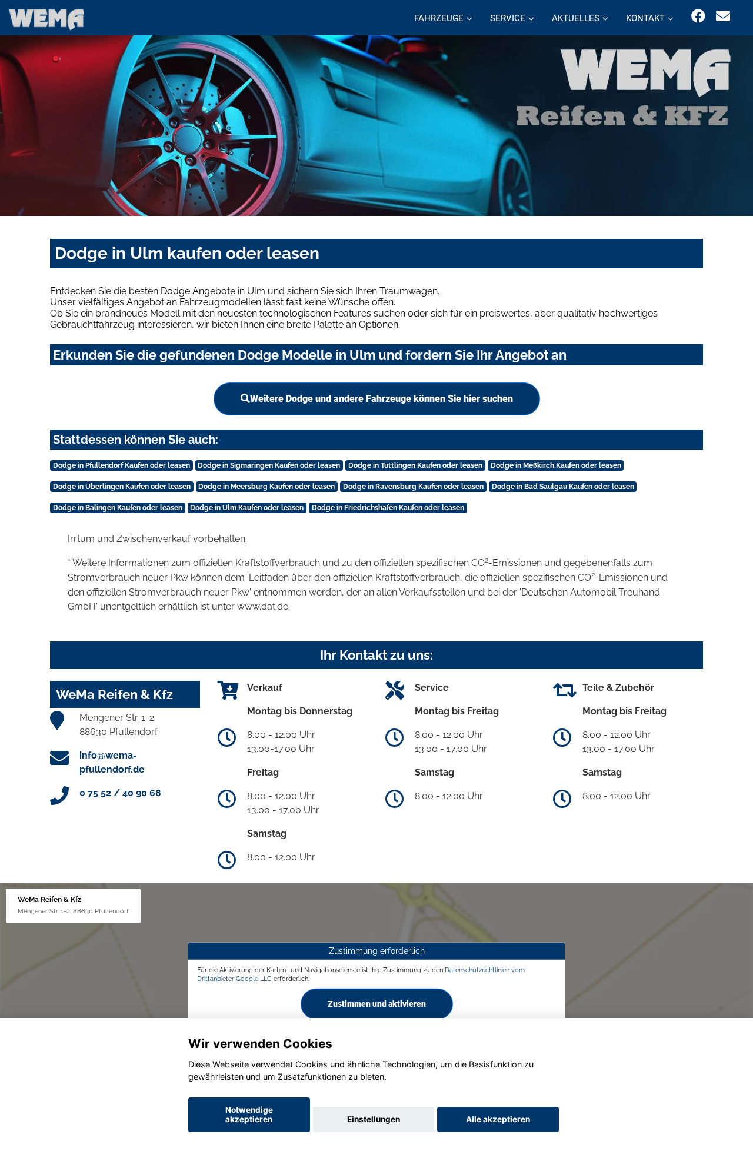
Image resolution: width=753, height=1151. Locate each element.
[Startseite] (46, 19)
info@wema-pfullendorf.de (112, 762)
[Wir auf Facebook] (698, 16)
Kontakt (645, 18)
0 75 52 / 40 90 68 (120, 793)
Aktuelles (575, 18)
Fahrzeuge (439, 18)
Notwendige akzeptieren (249, 1114)
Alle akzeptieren (498, 1119)
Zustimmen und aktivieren (377, 1004)
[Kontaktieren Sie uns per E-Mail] (723, 16)
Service (507, 18)
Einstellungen (373, 1119)
